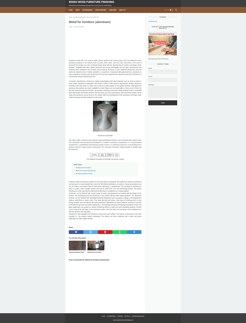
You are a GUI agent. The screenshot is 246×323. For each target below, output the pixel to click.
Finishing (120, 316)
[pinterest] (105, 232)
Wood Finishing (100, 10)
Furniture (112, 10)
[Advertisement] (105, 43)
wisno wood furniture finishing (91, 2)
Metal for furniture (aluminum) (85, 170)
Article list (153, 21)
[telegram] (134, 232)
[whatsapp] (119, 232)
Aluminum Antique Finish (84, 173)
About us (122, 10)
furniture (127, 316)
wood (103, 316)
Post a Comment (79, 27)
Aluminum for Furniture (83, 167)
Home (71, 10)
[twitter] (90, 232)
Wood (77, 10)
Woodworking (87, 10)
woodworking (111, 316)
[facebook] (76, 232)
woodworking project (138, 316)
